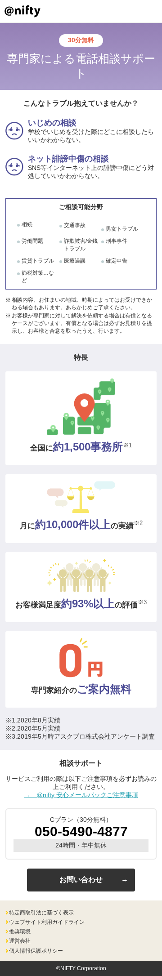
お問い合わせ (81, 879)
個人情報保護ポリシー (36, 951)
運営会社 (20, 941)
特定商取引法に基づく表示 (41, 912)
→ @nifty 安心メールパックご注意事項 (81, 794)
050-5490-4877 (81, 831)
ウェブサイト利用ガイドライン (47, 922)
